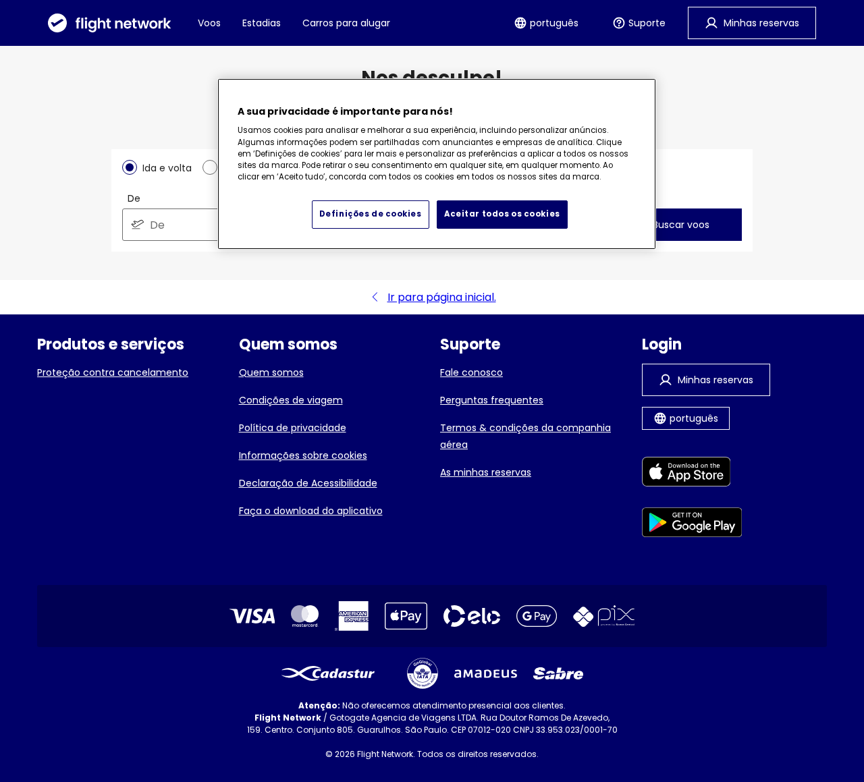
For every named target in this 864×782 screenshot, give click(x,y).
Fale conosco (471, 372)
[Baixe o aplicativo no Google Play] (692, 524)
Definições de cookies (370, 213)
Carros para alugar (346, 23)
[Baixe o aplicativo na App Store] (692, 474)
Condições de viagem (291, 400)
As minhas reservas (485, 472)
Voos (209, 23)
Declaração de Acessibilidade (308, 483)
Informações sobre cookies (303, 455)
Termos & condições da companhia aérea (525, 436)
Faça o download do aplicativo (311, 511)
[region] (436, 164)
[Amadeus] (485, 673)
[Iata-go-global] (422, 673)
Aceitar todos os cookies (502, 213)
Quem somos (271, 372)
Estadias (261, 23)
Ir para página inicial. (441, 297)
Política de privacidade (292, 428)
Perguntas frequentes (491, 400)
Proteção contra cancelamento (112, 372)
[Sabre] (558, 673)
